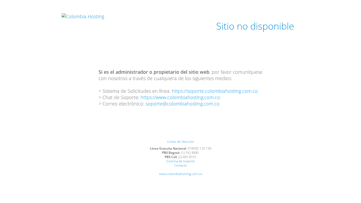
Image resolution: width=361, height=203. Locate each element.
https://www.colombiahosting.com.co (180, 97)
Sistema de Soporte (180, 161)
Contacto (180, 165)
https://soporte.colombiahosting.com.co (215, 91)
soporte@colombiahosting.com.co (183, 103)
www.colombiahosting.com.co (180, 174)
